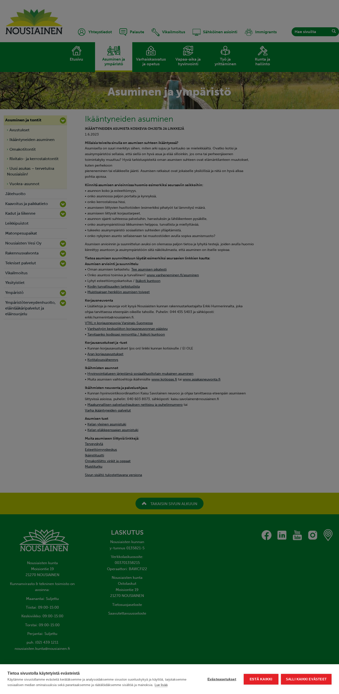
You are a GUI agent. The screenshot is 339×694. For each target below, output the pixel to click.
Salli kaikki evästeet (306, 679)
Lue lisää (161, 685)
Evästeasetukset (221, 679)
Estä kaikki (261, 679)
